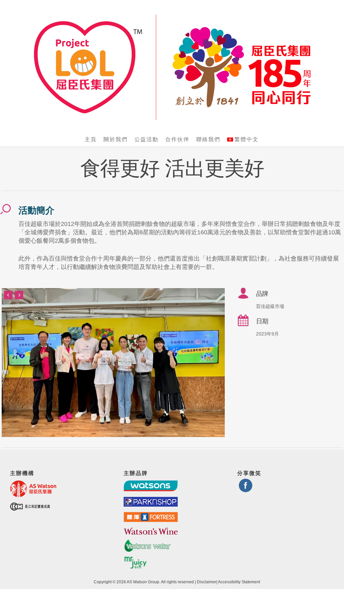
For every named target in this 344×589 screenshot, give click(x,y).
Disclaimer (206, 582)
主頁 (91, 139)
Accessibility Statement (239, 582)
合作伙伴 (177, 139)
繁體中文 (246, 139)
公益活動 (146, 139)
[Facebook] (245, 489)
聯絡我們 (208, 139)
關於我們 (115, 139)
